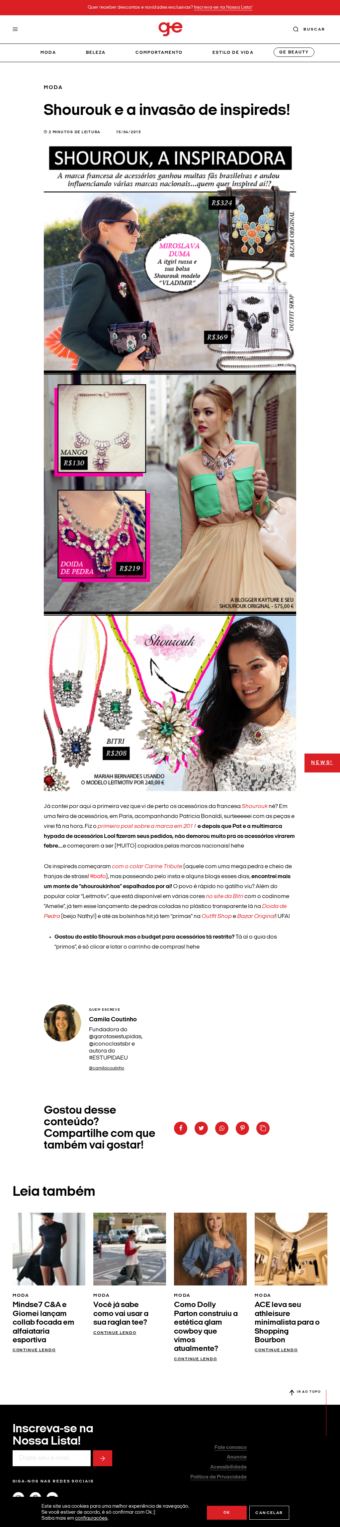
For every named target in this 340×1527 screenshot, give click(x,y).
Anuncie (237, 1457)
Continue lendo (34, 1350)
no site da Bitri (224, 896)
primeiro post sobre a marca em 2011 (147, 826)
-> (102, 1458)
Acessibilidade (228, 1467)
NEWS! (322, 763)
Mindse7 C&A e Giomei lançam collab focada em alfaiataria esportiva (43, 1322)
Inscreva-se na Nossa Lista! (223, 7)
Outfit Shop (217, 916)
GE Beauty (293, 52)
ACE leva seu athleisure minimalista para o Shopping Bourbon (287, 1322)
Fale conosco (230, 1447)
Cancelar (269, 1513)
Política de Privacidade (218, 1477)
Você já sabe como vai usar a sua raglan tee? (120, 1314)
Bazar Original (256, 916)
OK (226, 1513)
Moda (48, 53)
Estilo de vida (233, 53)
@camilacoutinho (106, 1068)
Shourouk (255, 806)
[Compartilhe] (263, 1128)
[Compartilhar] (180, 1128)
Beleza (96, 53)
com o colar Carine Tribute (147, 866)
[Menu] (15, 29)
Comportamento (159, 53)
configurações (91, 1518)
